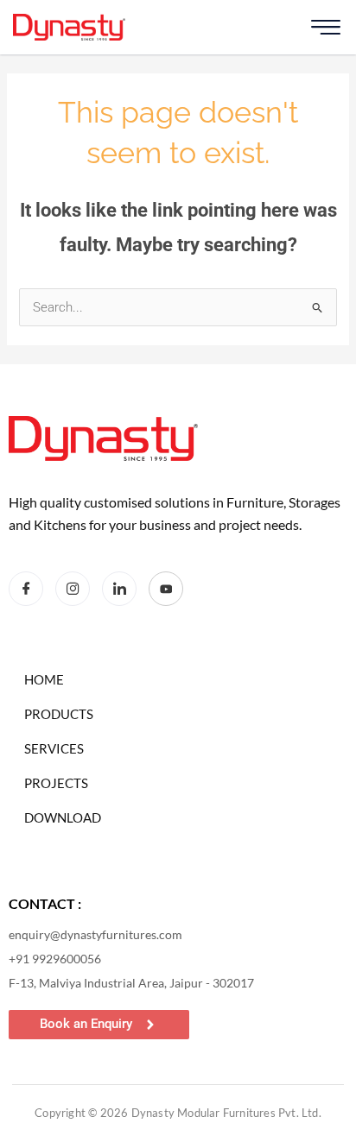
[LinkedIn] (119, 588)
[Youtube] (166, 588)
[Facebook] (26, 588)
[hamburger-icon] (325, 27)
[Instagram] (72, 588)
